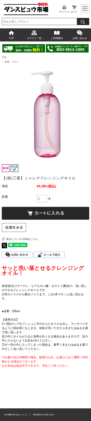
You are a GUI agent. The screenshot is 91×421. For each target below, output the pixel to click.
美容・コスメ (12, 62)
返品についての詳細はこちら (22, 239)
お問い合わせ (79, 38)
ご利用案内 (57, 38)
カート (74, 11)
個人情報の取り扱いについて (15, 415)
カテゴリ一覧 (34, 38)
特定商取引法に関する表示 (43, 415)
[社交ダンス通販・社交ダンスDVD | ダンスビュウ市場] (26, 14)
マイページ (64, 11)
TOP (11, 38)
